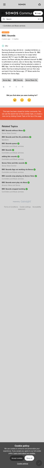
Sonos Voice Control (9, 133)
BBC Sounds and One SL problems (15, 137)
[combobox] (22, 19)
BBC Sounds (18, 80)
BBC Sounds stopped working (13, 189)
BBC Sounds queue (9, 143)
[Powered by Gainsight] (22, 202)
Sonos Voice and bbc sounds (13, 163)
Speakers (5, 140)
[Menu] (4, 4)
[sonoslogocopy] (22, 4)
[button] (2, 13)
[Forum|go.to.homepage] (17, 13)
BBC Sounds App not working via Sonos (17, 169)
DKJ (6, 46)
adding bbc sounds (9, 156)
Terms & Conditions (11, 207)
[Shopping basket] (40, 4)
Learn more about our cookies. (24, 453)
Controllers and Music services (14, 26)
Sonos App (7, 80)
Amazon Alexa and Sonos (11, 185)
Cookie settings (25, 207)
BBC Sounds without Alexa (12, 130)
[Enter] (3, 19)
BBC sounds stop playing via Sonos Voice (18, 176)
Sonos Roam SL (31, 80)
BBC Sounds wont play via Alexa (14, 182)
